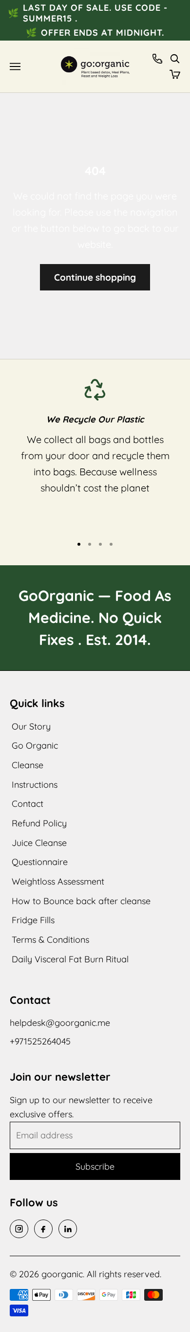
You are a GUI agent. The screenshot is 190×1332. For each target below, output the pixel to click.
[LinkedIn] (67, 1229)
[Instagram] (19, 1229)
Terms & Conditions (50, 939)
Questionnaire (40, 861)
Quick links (37, 703)
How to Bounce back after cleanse (81, 901)
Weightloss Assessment (58, 881)
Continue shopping (95, 277)
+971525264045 (40, 1041)
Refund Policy (39, 823)
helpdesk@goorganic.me (60, 1022)
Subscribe (95, 1166)
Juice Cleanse (39, 842)
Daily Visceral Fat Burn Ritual (70, 959)
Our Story (31, 726)
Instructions (34, 784)
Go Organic (35, 745)
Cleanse (27, 765)
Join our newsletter (60, 1077)
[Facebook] (43, 1229)
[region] (95, 453)
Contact (27, 803)
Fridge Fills (33, 920)
